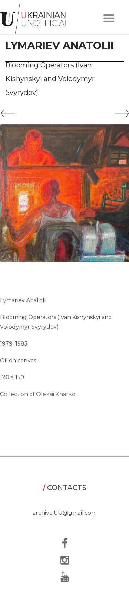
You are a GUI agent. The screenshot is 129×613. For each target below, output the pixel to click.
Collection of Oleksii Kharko (37, 394)
